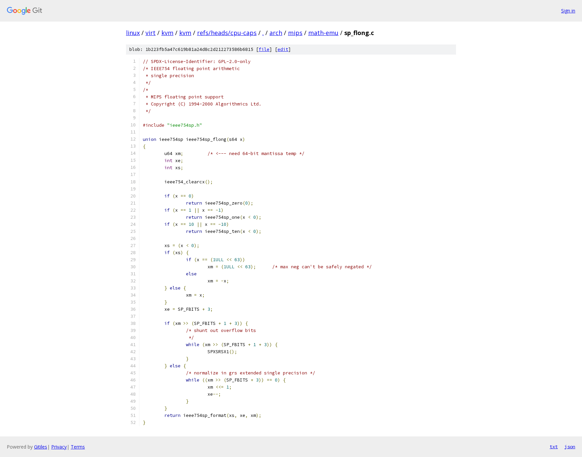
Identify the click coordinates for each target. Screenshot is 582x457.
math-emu (323, 33)
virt (151, 33)
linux (133, 33)
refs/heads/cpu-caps (227, 33)
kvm (167, 33)
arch (275, 33)
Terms (78, 447)
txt (554, 447)
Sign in (568, 10)
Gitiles (40, 447)
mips (295, 33)
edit (283, 49)
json (569, 447)
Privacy (59, 447)
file (264, 49)
